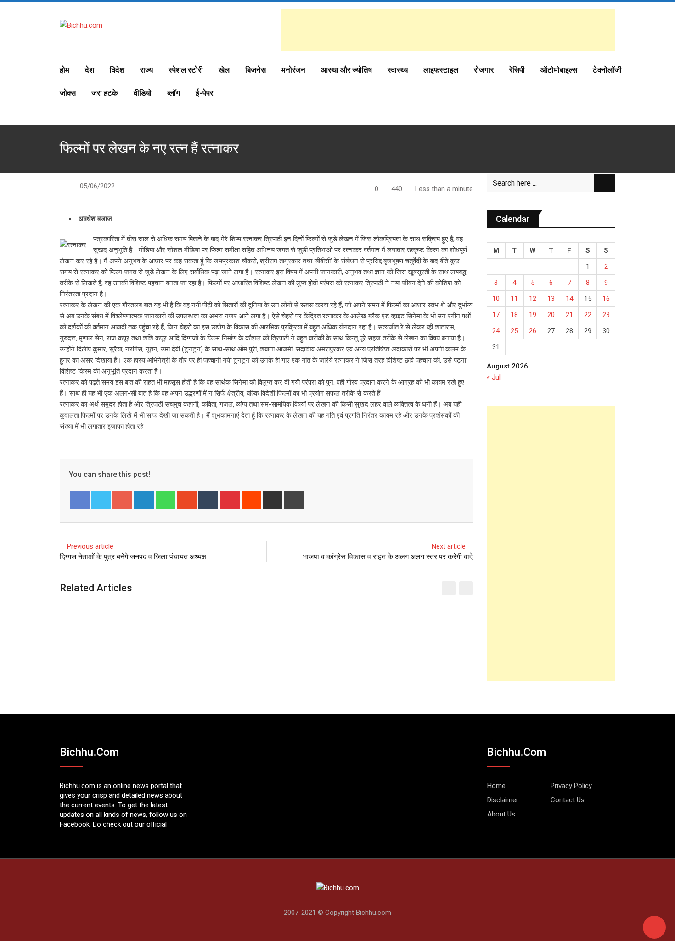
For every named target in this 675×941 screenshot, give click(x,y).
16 (606, 299)
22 (587, 315)
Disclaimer (502, 800)
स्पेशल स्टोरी (186, 69)
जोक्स (68, 92)
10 (496, 299)
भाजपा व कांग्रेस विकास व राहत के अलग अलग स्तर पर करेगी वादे (388, 556)
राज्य (146, 69)
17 (496, 315)
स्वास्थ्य (398, 69)
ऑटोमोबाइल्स (558, 69)
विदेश (117, 69)
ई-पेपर (204, 92)
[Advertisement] (448, 30)
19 (532, 315)
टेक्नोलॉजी (607, 69)
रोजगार (484, 69)
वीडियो (143, 92)
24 (496, 331)
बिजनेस (255, 69)
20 (551, 315)
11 (514, 299)
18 (514, 315)
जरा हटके (104, 92)
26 (532, 331)
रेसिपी (517, 69)
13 (551, 299)
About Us (501, 814)
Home (496, 786)
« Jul (494, 377)
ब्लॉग (173, 92)
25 (514, 331)
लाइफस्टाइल (440, 69)
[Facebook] (80, 500)
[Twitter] (101, 500)
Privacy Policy (571, 786)
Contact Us (568, 800)
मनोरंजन (293, 69)
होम (64, 69)
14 (569, 299)
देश (89, 69)
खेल (224, 69)
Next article (449, 546)
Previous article (90, 546)
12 (532, 299)
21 (569, 315)
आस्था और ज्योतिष (346, 69)
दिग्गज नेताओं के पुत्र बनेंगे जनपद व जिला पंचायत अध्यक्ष (133, 556)
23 (606, 315)
